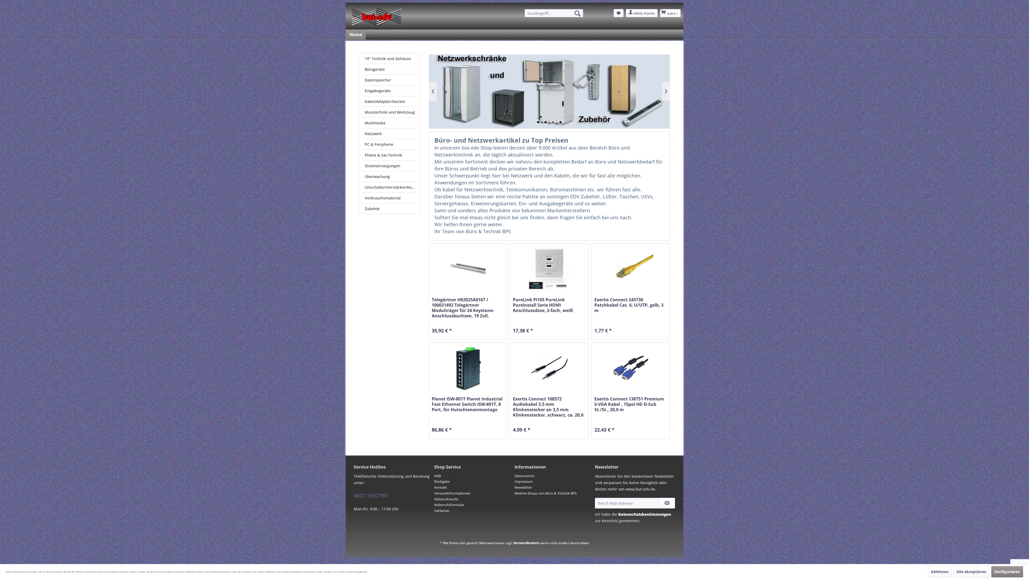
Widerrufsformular (449, 504)
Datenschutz (524, 475)
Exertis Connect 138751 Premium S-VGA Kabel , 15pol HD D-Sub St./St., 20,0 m (629, 404)
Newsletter (523, 487)
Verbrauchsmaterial (383, 198)
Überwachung (377, 176)
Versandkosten (526, 542)
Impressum (523, 481)
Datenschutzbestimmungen (644, 514)
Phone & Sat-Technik (383, 155)
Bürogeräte (375, 69)
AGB (437, 475)
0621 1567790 (370, 495)
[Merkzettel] (619, 13)
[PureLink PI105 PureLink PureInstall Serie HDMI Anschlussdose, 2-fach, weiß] (549, 269)
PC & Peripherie (379, 144)
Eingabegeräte (378, 90)
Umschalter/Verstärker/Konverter (391, 187)
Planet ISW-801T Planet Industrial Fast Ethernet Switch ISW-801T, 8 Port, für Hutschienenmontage (467, 404)
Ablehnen (940, 571)
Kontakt (440, 487)
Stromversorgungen (382, 165)
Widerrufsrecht (446, 499)
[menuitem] (554, 13)
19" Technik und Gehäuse (388, 58)
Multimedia (375, 122)
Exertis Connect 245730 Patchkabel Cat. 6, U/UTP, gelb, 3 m (628, 305)
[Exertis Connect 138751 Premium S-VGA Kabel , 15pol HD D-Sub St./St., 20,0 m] (630, 368)
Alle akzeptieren (971, 571)
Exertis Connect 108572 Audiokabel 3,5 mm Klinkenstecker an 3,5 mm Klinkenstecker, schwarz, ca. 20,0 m (548, 407)
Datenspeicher (378, 80)
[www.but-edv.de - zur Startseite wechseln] (376, 17)
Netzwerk (373, 133)
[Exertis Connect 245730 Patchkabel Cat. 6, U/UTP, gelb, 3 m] (630, 269)
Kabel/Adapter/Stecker (385, 101)
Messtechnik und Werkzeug (390, 112)
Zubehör (372, 208)
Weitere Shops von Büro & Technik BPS (545, 493)
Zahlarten (441, 510)
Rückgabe (442, 481)
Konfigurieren (1007, 571)
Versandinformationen (452, 493)
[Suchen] (577, 13)
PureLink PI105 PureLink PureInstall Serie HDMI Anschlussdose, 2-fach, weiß (543, 305)
